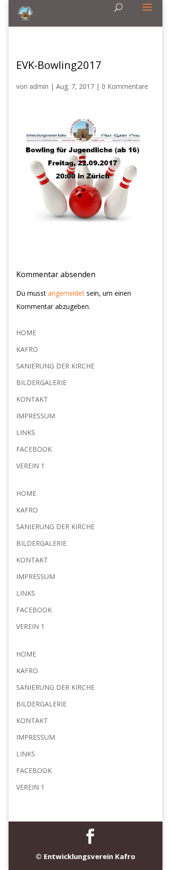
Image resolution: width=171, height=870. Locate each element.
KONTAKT (32, 399)
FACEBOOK (34, 449)
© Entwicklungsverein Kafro (85, 856)
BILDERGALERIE (41, 382)
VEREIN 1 (30, 465)
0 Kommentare (125, 86)
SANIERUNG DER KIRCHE (55, 365)
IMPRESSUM (35, 415)
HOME (26, 332)
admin (38, 86)
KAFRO (27, 349)
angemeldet (66, 293)
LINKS (25, 432)
